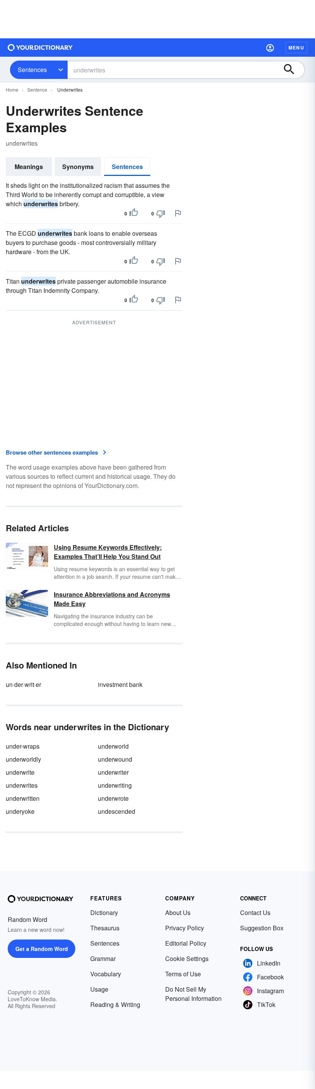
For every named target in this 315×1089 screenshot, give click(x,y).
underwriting (115, 785)
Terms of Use (183, 973)
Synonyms (78, 166)
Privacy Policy (184, 927)
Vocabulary (105, 973)
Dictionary (104, 912)
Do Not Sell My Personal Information (193, 994)
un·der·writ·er (23, 684)
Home (12, 89)
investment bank (120, 684)
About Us (178, 912)
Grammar (103, 958)
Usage (99, 989)
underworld (113, 746)
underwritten (23, 798)
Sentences (32, 69)
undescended (116, 811)
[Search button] (292, 69)
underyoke (20, 811)
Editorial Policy (185, 943)
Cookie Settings (187, 958)
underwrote (113, 798)
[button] (270, 47)
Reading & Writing (115, 1004)
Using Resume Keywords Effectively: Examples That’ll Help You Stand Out (108, 552)
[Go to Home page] (40, 47)
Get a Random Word (41, 949)
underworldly (23, 759)
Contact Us (255, 912)
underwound (115, 759)
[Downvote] (160, 213)
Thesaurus (104, 927)
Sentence (37, 89)
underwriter (113, 772)
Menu (296, 47)
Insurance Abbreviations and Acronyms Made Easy (112, 599)
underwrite (20, 772)
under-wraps (23, 746)
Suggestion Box (262, 927)
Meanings (29, 166)
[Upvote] (133, 213)
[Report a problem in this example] (177, 213)
